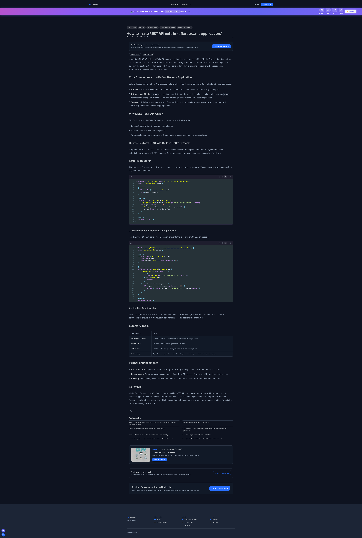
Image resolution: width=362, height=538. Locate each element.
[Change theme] (222, 177)
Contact (187, 525)
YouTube (215, 522)
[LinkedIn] (255, 4)
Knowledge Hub (137, 37)
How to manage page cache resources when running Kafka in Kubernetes (151, 439)
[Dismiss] (231, 470)
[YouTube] (258, 4)
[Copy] (219, 176)
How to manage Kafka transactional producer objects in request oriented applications (205, 429)
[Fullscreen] (231, 176)
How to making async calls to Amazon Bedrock (197, 435)
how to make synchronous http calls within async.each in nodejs (148, 435)
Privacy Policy (189, 522)
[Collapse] (228, 176)
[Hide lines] (225, 176)
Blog (158, 519)
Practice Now (267, 4)
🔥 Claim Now (350, 11)
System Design (161, 522)
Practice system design (221, 46)
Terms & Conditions (191, 519)
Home (128, 37)
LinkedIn (215, 519)
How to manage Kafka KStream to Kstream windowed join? (147, 428)
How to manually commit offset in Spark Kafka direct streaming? (202, 439)
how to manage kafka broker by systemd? (196, 422)
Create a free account (222, 473)
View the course (159, 459)
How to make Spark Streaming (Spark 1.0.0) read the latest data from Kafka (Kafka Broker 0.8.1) (152, 423)
